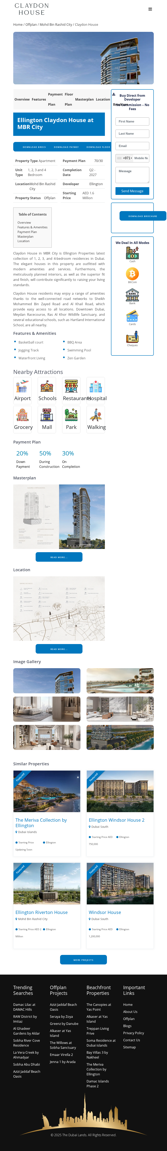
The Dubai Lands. (74, 1135)
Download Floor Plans (102, 147)
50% (45, 453)
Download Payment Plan (71, 147)
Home (18, 24)
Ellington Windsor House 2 (117, 820)
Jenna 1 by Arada (63, 1062)
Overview (22, 99)
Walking (96, 426)
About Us (130, 1011)
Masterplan (84, 99)
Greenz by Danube (64, 1023)
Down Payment (23, 464)
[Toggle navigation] (150, 9)
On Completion (71, 464)
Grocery (23, 426)
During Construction (49, 464)
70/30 (98, 161)
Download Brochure (37, 147)
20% (22, 453)
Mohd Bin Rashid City (56, 24)
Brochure (120, 104)
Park (71, 426)
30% (68, 453)
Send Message (132, 191)
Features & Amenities (32, 227)
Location (103, 99)
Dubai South (99, 827)
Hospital (97, 398)
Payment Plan (27, 232)
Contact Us (131, 1040)
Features (39, 99)
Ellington (96, 184)
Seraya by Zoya (61, 1016)
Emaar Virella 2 (61, 1054)
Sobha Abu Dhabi (26, 1064)
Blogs (127, 1026)
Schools (47, 398)
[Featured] (46, 791)
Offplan (31, 24)
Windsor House (105, 912)
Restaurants (77, 398)
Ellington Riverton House (41, 912)
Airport (22, 398)
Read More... (59, 557)
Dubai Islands (27, 832)
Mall (47, 426)
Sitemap (129, 1047)
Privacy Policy (133, 1033)
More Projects (84, 960)
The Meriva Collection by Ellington (41, 822)
